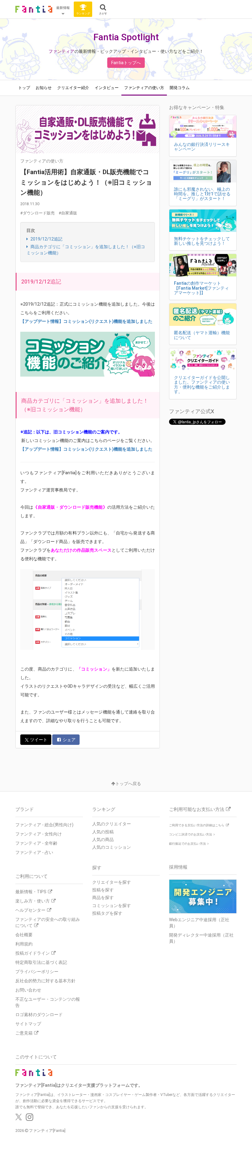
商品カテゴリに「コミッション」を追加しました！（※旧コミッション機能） (85, 249)
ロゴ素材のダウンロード (39, 1014)
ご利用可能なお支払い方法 (196, 809)
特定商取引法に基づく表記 (41, 962)
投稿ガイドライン (32, 953)
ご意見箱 (24, 1033)
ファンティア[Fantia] (47, 1130)
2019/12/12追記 (46, 239)
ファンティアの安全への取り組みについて (47, 922)
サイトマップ (28, 1023)
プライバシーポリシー (36, 971)
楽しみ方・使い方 (32, 900)
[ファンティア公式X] (18, 1118)
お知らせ (44, 87)
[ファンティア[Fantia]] (33, 9)
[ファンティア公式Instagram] (29, 1118)
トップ (24, 87)
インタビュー (107, 87)
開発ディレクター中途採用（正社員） (201, 938)
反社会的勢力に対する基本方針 (45, 980)
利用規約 (24, 943)
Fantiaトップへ (126, 62)
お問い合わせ (28, 990)
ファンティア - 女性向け (38, 833)
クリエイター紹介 (73, 87)
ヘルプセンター (30, 910)
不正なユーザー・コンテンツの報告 (47, 1002)
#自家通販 (68, 213)
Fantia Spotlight (126, 37)
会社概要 (24, 934)
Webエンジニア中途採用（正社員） (199, 922)
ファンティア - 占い (34, 852)
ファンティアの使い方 (144, 87)
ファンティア (61, 51)
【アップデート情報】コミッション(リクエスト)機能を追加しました (86, 321)
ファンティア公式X (191, 411)
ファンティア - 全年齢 (36, 843)
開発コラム (180, 87)
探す (96, 867)
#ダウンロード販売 (37, 213)
